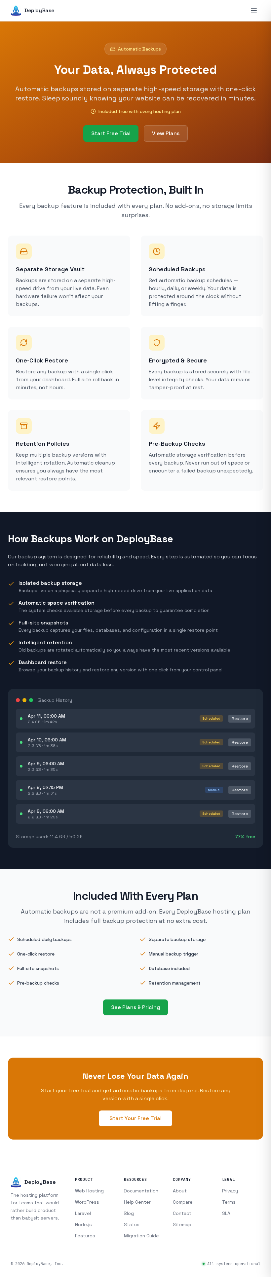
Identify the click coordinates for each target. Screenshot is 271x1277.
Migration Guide (141, 1236)
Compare (183, 1202)
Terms (229, 1202)
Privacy (230, 1191)
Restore (240, 718)
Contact (182, 1213)
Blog (129, 1213)
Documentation (141, 1191)
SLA (226, 1213)
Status (131, 1224)
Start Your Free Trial (135, 1118)
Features (85, 1236)
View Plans (165, 133)
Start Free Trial (111, 133)
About (180, 1191)
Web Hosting (89, 1191)
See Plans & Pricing (135, 1007)
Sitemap (182, 1224)
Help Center (137, 1202)
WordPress (87, 1202)
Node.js (83, 1224)
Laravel (83, 1213)
